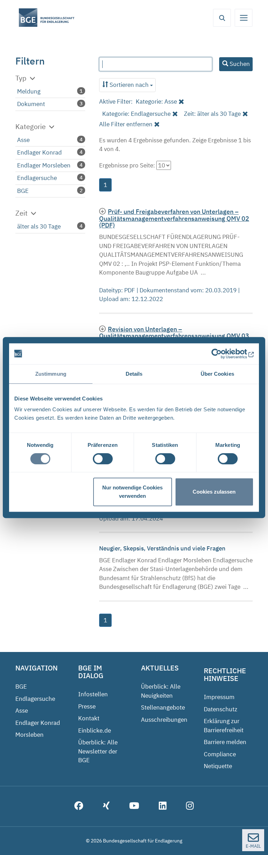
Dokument (31, 104)
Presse (87, 706)
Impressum (219, 697)
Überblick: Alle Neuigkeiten (160, 691)
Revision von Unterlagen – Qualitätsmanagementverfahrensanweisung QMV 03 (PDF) (174, 336)
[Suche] (222, 18)
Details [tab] (134, 374)
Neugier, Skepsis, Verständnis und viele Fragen (163, 548)
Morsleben (29, 734)
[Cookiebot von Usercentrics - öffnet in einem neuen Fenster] (223, 353)
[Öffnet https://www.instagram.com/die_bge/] (190, 806)
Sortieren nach (129, 85)
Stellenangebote (163, 707)
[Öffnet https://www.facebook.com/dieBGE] (78, 806)
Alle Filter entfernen (125, 124)
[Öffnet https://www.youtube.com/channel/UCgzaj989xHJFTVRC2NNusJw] (134, 806)
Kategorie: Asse (156, 101)
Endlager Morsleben (43, 165)
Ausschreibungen (164, 719)
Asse (23, 140)
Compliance (220, 754)
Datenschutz (220, 709)
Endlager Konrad (39, 152)
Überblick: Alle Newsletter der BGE (98, 751)
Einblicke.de (94, 730)
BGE (23, 191)
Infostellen (93, 694)
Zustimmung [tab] (50, 374)
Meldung (28, 91)
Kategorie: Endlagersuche (136, 114)
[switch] (103, 458)
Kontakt (88, 718)
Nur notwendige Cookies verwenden (132, 492)
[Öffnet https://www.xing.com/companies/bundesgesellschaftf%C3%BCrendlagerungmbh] (106, 806)
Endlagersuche (37, 178)
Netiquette (218, 766)
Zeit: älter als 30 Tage (212, 114)
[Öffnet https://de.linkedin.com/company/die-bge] (163, 806)
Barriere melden (225, 742)
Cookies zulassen (214, 492)
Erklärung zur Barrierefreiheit (224, 725)
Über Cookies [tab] (217, 374)
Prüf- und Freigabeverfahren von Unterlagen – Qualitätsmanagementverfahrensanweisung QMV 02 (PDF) (174, 218)
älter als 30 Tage (39, 226)
